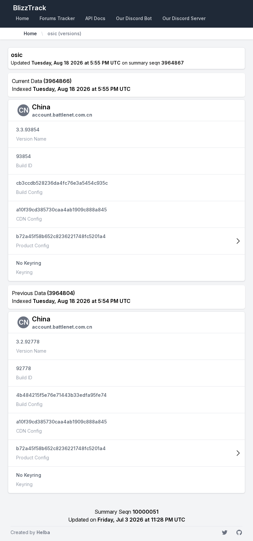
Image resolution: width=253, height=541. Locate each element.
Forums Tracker (57, 18)
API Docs (95, 18)
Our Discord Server (184, 18)
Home (22, 18)
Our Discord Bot (134, 18)
